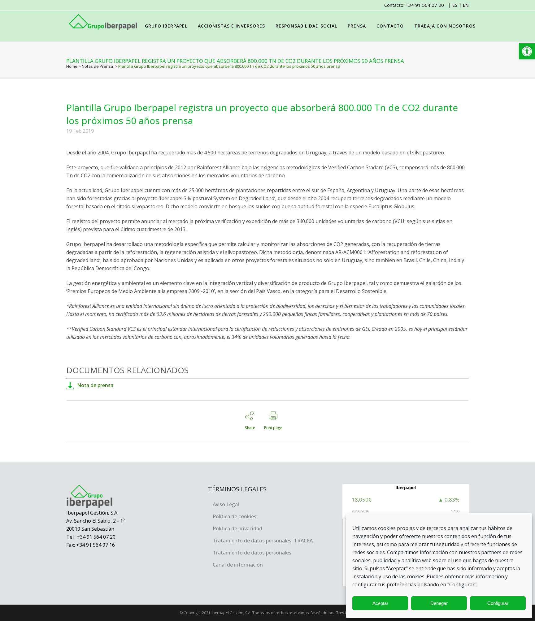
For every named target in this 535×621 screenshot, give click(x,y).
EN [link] (466, 5)
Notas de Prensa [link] (97, 66)
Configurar (497, 603)
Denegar (439, 603)
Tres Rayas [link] (346, 612)
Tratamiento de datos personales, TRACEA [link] (263, 540)
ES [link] (455, 5)
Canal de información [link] (238, 564)
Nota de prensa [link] (95, 385)
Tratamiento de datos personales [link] (252, 552)
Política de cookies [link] (234, 516)
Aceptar (380, 603)
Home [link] (71, 66)
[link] (527, 51)
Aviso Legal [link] (226, 504)
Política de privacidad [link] (237, 528)
